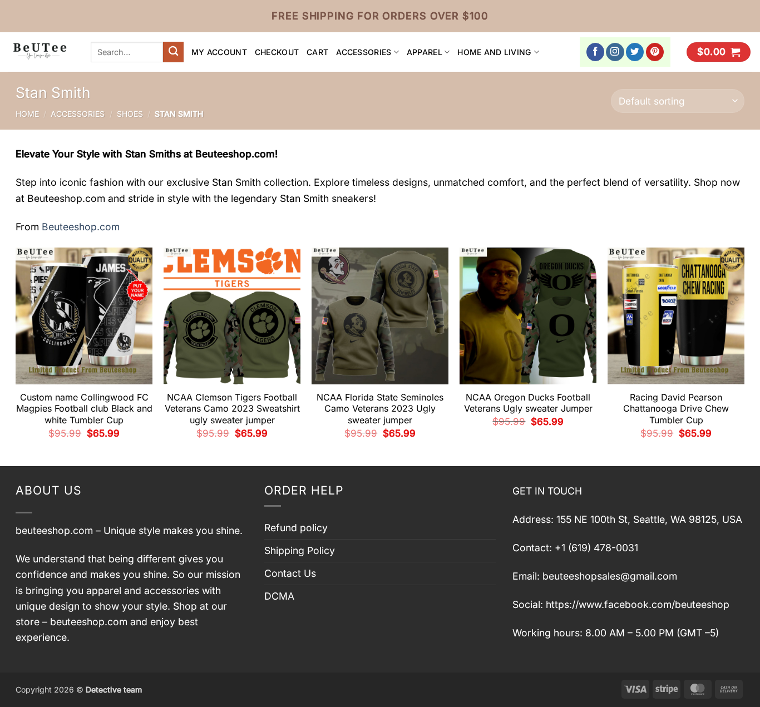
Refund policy (296, 527)
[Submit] (173, 52)
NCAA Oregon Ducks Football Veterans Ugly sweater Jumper (528, 403)
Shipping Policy (299, 550)
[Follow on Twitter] (635, 52)
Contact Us (290, 573)
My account (219, 52)
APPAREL (424, 52)
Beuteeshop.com (81, 227)
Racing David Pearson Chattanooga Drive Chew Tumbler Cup (676, 409)
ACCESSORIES (363, 52)
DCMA (279, 596)
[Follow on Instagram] (615, 52)
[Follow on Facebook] (595, 52)
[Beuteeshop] (41, 52)
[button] (719, 52)
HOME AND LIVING (494, 52)
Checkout (277, 52)
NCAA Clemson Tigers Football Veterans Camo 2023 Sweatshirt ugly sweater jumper (232, 409)
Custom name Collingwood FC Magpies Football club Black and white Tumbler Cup (84, 409)
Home (27, 113)
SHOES (130, 113)
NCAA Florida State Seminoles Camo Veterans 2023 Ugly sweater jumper (380, 409)
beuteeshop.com (54, 530)
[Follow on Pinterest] (655, 52)
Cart (317, 52)
